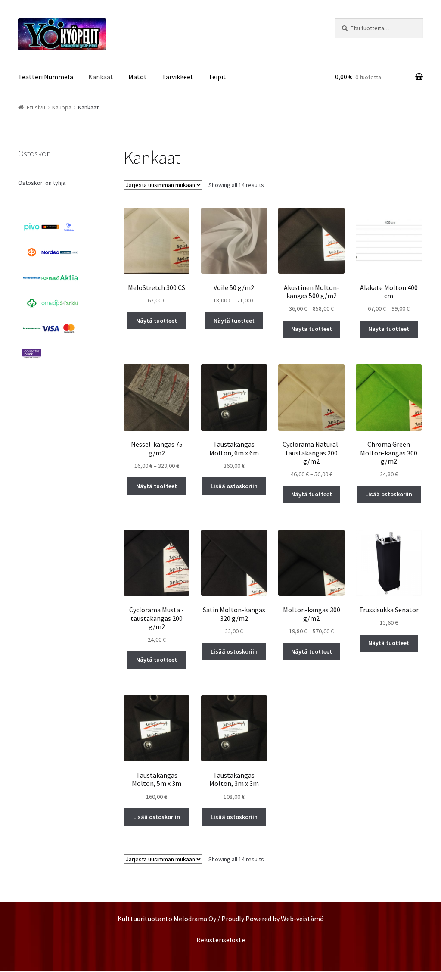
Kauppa (61, 107)
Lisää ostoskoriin (234, 486)
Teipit (217, 76)
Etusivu (36, 107)
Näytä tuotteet (156, 320)
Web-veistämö (302, 918)
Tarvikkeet (177, 76)
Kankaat (100, 76)
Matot (137, 76)
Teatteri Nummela (45, 76)
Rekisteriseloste (220, 939)
